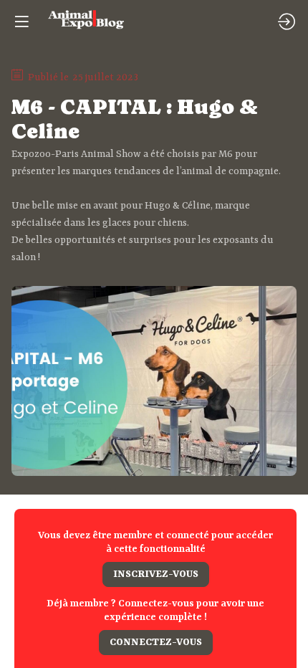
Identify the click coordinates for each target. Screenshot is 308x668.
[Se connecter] (286, 21)
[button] (155, 574)
